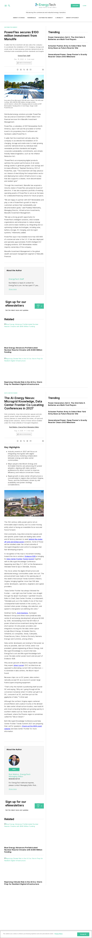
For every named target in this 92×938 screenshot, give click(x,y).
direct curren (19, 665)
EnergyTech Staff (24, 56)
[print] (43, 69)
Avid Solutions (22, 613)
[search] (9, 5)
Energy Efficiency (72, 17)
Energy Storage (19, 17)
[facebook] (18, 69)
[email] (30, 69)
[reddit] (27, 69)
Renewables (31, 17)
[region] (46, 934)
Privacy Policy (59, 933)
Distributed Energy (46, 17)
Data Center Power (10, 393)
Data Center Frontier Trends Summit (20, 559)
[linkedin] (21, 69)
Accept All (83, 934)
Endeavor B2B (30, 556)
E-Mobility (59, 17)
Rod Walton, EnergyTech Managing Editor (24, 427)
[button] (5, 5)
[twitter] (24, 69)
